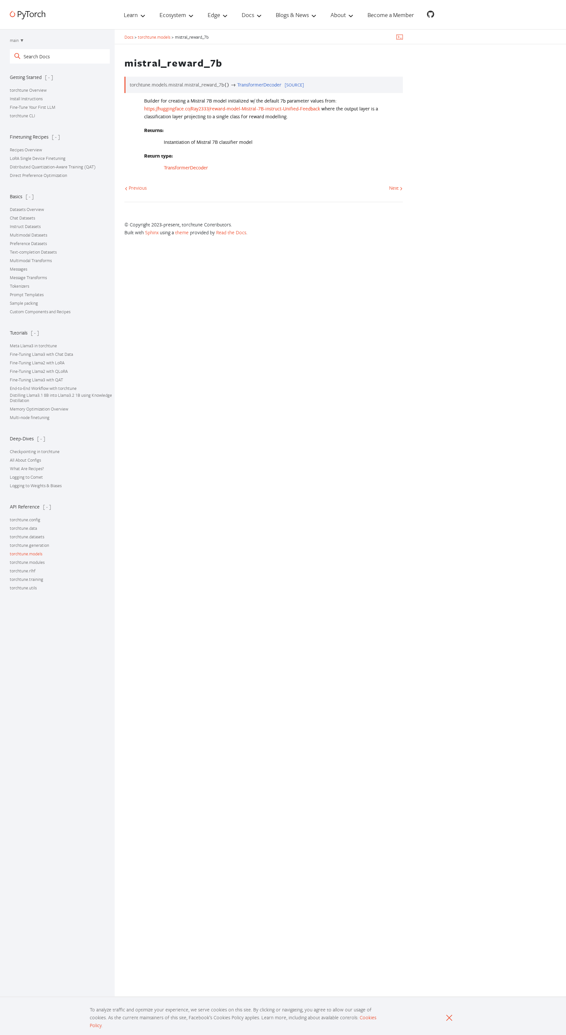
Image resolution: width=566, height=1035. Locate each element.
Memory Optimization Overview (39, 409)
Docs (129, 37)
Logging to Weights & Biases (36, 485)
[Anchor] (228, 62)
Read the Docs (231, 232)
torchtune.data (23, 528)
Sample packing (24, 303)
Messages (18, 269)
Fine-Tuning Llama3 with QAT (36, 379)
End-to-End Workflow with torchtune (43, 388)
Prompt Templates (27, 294)
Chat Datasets (22, 217)
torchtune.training (26, 579)
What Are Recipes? (27, 468)
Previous (137, 187)
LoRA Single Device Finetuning (38, 158)
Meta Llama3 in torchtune (33, 345)
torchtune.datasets (27, 536)
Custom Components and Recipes (40, 311)
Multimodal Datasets (28, 235)
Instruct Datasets (25, 226)
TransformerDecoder (186, 167)
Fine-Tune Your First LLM (32, 107)
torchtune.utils (23, 587)
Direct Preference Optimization (38, 175)
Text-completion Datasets (33, 252)
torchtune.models (26, 553)
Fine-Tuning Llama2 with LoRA (37, 362)
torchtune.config (25, 519)
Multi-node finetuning (29, 417)
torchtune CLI (22, 115)
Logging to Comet (26, 477)
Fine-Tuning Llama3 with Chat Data (41, 354)
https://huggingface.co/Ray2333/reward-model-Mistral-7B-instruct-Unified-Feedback (232, 108)
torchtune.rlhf (22, 570)
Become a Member (391, 15)
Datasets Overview (27, 209)
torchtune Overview (28, 90)
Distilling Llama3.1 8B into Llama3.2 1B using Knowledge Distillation (61, 398)
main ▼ (17, 40)
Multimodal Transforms (31, 260)
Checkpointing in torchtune (35, 451)
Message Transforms (28, 277)
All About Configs (25, 460)
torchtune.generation (29, 545)
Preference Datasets (28, 243)
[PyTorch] (27, 14)
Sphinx (152, 232)
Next (394, 187)
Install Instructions (26, 98)
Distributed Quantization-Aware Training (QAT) (53, 166)
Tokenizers (19, 286)
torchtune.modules (27, 562)
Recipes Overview (26, 149)
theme (182, 232)
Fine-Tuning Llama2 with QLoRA (39, 371)
